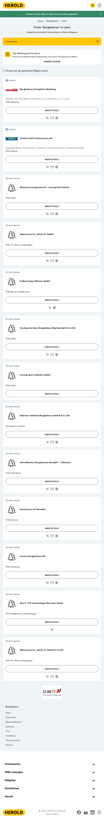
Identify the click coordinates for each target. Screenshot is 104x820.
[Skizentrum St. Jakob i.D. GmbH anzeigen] (12, 235)
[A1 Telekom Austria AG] (52, 692)
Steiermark (11, 717)
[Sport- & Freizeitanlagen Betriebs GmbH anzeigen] (12, 603)
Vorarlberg (10, 735)
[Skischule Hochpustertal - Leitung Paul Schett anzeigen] (12, 188)
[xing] (99, 812)
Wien (8, 712)
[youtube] (86, 812)
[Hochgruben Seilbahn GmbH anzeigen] (12, 375)
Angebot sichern (52, 61)
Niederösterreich (13, 722)
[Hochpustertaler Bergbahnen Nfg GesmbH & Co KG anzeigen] (12, 328)
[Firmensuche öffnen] (92, 5)
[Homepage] (14, 5)
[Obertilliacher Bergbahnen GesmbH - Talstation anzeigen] (12, 463)
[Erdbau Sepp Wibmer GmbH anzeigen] (12, 281)
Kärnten (9, 745)
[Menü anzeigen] (99, 5)
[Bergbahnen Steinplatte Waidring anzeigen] (12, 90)
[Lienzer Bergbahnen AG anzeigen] (12, 557)
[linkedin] (92, 812)
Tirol (8, 731)
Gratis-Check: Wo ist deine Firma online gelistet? (52, 14)
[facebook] (79, 812)
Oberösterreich (13, 740)
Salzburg (10, 726)
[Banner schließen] (100, 14)
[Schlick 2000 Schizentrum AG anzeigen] (12, 139)
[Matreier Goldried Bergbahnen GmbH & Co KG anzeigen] (12, 416)
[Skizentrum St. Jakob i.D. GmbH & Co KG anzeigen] (12, 650)
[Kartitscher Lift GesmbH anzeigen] (12, 510)
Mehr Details (52, 110)
